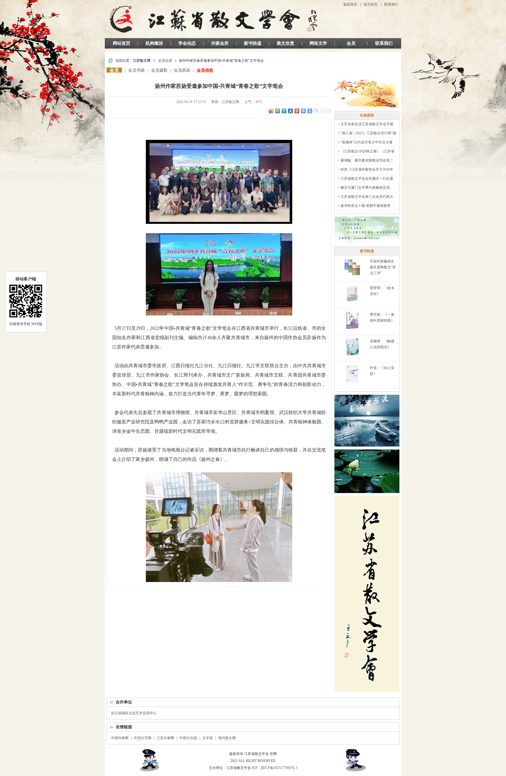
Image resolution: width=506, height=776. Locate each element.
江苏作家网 (165, 738)
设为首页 (371, 4)
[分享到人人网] (290, 110)
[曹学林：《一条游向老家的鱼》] (352, 320)
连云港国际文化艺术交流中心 (134, 713)
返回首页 (350, 4)
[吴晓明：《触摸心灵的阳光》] (352, 347)
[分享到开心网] (296, 110)
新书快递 (252, 43)
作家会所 (220, 43)
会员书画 (136, 70)
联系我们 (391, 4)
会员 (351, 43)
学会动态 (187, 43)
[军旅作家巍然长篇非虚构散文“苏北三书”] (352, 267)
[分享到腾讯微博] (284, 110)
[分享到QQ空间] (277, 110)
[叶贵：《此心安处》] (352, 373)
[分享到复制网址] (316, 110)
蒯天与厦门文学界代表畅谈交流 (365, 188)
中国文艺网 (142, 738)
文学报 (207, 738)
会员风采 (182, 70)
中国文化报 (188, 738)
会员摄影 (159, 70)
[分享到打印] (303, 110)
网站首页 (121, 43)
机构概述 (154, 43)
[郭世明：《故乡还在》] (352, 293)
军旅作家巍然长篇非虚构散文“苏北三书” (383, 267)
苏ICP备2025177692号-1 (279, 768)
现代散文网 (227, 738)
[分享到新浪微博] (271, 110)
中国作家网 (120, 738)
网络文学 (318, 43)
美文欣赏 (285, 43)
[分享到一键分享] (309, 110)
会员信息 (165, 61)
